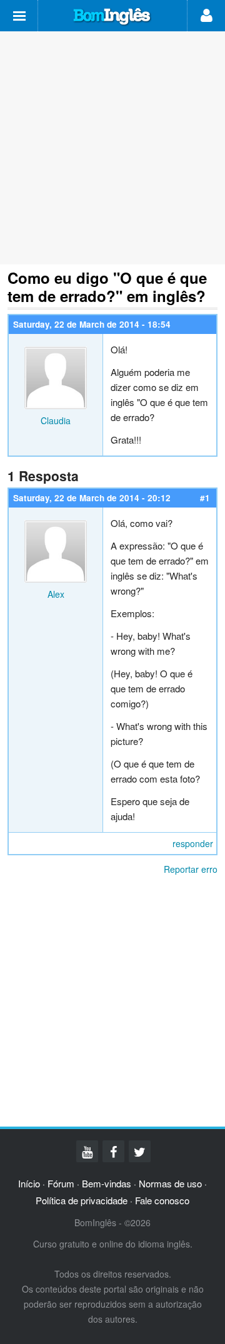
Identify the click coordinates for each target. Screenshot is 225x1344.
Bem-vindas (106, 1183)
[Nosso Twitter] (140, 1151)
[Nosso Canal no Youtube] (87, 1151)
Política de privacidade (82, 1200)
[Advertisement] (112, 148)
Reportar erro (191, 869)
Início (29, 1183)
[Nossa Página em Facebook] (113, 1151)
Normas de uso (170, 1183)
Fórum (61, 1183)
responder (192, 843)
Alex (56, 594)
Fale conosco (162, 1200)
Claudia (56, 420)
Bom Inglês (112, 17)
